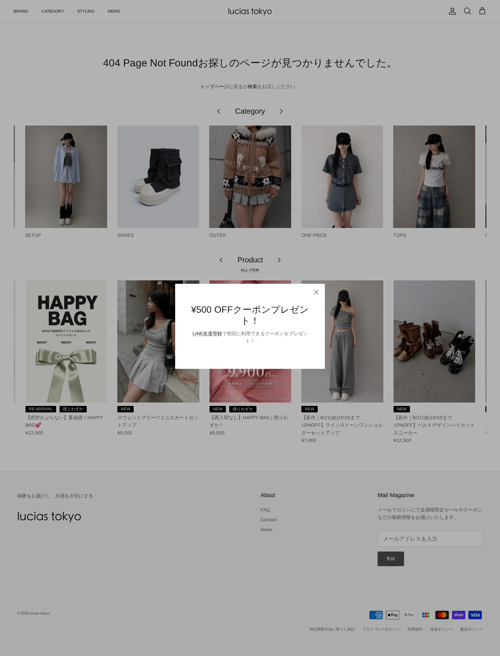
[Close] (316, 292)
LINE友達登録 (207, 333)
